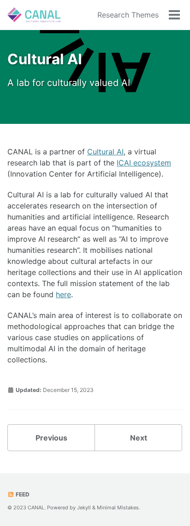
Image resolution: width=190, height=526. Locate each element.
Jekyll (84, 507)
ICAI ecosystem (144, 162)
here (63, 294)
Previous (51, 437)
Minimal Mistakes (118, 507)
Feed (22, 494)
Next (138, 437)
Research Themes (128, 14)
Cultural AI (105, 151)
